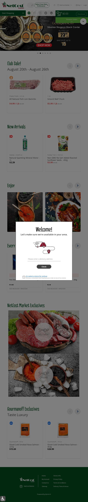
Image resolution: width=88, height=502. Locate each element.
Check (44, 267)
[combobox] (43, 258)
